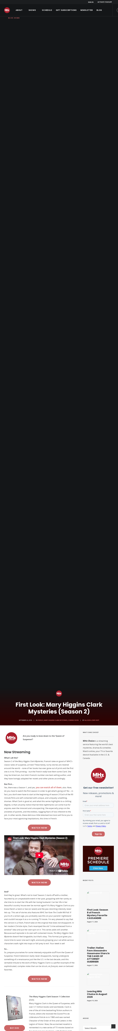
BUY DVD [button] (14, 1028)
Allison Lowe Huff (92, 720)
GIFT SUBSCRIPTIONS (66, 10)
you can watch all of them (49, 787)
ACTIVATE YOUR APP (105, 2)
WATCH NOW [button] (39, 827)
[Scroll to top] (113, 1026)
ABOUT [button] (19, 10)
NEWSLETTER (86, 10)
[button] (98, 897)
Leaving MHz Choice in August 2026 (97, 994)
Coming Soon (73, 720)
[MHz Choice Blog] (7, 10)
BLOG (99, 10)
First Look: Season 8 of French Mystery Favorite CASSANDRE (97, 914)
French (40, 720)
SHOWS (32, 10)
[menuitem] (91, 2)
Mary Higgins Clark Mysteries (55, 720)
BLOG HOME (14, 18)
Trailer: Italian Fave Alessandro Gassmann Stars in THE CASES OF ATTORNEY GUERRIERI (98, 954)
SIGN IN (90, 2)
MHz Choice (88, 741)
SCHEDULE (47, 10)
